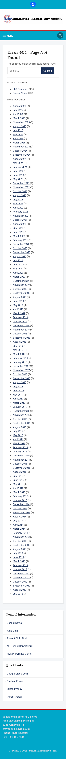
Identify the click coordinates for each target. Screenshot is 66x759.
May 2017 (18, 394)
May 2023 (18, 179)
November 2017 (21, 370)
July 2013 (18, 553)
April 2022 (18, 207)
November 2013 (21, 536)
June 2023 (18, 175)
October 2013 (20, 541)
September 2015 (21, 467)
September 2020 (21, 252)
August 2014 (19, 516)
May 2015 (18, 484)
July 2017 (18, 386)
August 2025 (19, 126)
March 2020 (19, 276)
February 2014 (20, 533)
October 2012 (20, 581)
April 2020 (18, 272)
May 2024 (18, 162)
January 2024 (20, 167)
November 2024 (21, 146)
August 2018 (19, 341)
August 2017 (19, 382)
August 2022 (19, 195)
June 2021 (18, 232)
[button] (8, 36)
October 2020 (20, 248)
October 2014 (20, 508)
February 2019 (20, 317)
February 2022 (20, 211)
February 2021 (20, 240)
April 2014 (18, 524)
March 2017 (19, 402)
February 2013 (20, 565)
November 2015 (21, 459)
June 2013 (18, 557)
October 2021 (20, 219)
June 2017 (18, 390)
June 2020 (18, 264)
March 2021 (19, 236)
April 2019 (18, 309)
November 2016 (21, 415)
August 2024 (19, 159)
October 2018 (20, 333)
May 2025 (18, 134)
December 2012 (21, 573)
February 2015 (20, 496)
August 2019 (19, 297)
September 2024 (21, 154)
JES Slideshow (20, 89)
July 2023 (18, 171)
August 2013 (19, 549)
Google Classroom (17, 673)
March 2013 (19, 561)
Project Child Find (17, 638)
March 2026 (19, 118)
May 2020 (18, 268)
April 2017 (18, 398)
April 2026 (18, 114)
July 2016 (18, 431)
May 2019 (18, 305)
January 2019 (20, 321)
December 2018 (21, 325)
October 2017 (20, 374)
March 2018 (19, 354)
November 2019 (21, 284)
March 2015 (19, 492)
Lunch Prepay (14, 688)
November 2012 (21, 577)
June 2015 (18, 480)
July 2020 (18, 260)
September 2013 (21, 545)
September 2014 (21, 512)
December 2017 (21, 366)
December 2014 (21, 504)
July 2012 (18, 593)
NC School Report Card (20, 646)
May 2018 (18, 349)
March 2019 (19, 313)
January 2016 (20, 451)
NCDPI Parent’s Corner (19, 653)
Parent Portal (14, 696)
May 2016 (18, 435)
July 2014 (18, 520)
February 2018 (20, 358)
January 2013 (20, 569)
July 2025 (18, 130)
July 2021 (18, 228)
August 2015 (19, 471)
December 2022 (21, 183)
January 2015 (20, 500)
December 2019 (21, 280)
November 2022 (21, 187)
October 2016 (20, 419)
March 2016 (19, 443)
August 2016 (19, 427)
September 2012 (21, 585)
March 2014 (19, 528)
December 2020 (21, 244)
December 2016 (21, 411)
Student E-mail (15, 681)
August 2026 (19, 106)
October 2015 (20, 463)
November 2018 (21, 329)
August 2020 (19, 256)
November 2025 (21, 122)
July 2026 (18, 110)
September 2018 (21, 337)
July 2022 (18, 199)
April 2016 (18, 439)
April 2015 (18, 488)
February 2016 (20, 447)
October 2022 (20, 191)
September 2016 (21, 423)
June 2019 (18, 301)
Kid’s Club (12, 630)
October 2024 (20, 150)
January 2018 (20, 362)
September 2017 (21, 378)
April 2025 (18, 138)
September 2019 (21, 293)
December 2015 (21, 455)
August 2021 (19, 224)
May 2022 (18, 203)
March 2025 (19, 142)
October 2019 (20, 289)
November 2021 (21, 215)
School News (14, 622)
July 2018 (18, 346)
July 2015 (18, 476)
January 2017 (20, 406)
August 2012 (19, 589)
